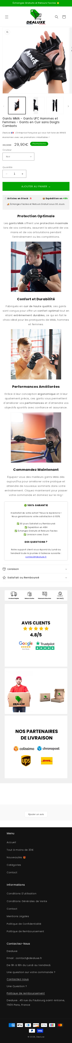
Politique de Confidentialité (24, 924)
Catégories (14, 865)
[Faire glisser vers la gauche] (3, 106)
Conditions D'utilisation (21, 893)
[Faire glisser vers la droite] (68, 106)
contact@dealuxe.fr (36, 556)
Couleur (7, 149)
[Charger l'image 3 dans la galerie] (55, 105)
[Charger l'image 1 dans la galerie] (17, 105)
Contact (12, 872)
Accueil (11, 842)
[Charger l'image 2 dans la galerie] (36, 105)
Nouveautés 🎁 (16, 857)
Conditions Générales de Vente (27, 901)
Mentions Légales (18, 916)
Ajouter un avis (36, 814)
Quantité (7, 167)
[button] (6, 17)
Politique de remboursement (26, 993)
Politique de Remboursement (25, 931)
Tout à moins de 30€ (20, 850)
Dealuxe (40, 1036)
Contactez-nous (18, 979)
